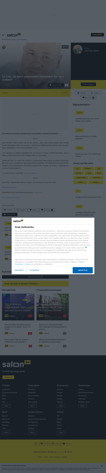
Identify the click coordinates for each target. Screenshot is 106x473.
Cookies (27, 264)
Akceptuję (82, 270)
